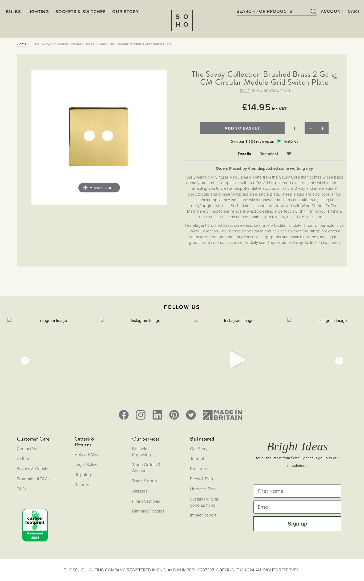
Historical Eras (203, 489)
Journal (197, 458)
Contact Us (27, 448)
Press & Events (203, 479)
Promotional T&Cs (33, 479)
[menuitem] (125, 11)
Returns (82, 484)
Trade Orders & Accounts (146, 468)
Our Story (199, 448)
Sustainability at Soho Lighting (204, 502)
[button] (25, 361)
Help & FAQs (86, 454)
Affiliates (139, 491)
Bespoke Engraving (141, 452)
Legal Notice (86, 464)
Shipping (83, 474)
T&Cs (22, 489)
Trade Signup (144, 481)
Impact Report (203, 515)
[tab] (244, 154)
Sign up (297, 524)
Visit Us (23, 458)
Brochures (199, 468)
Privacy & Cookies (33, 468)
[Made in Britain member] (224, 415)
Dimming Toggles (148, 511)
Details (244, 154)
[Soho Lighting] (182, 20)
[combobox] (277, 11)
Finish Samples (146, 501)
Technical (269, 154)
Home (22, 44)
